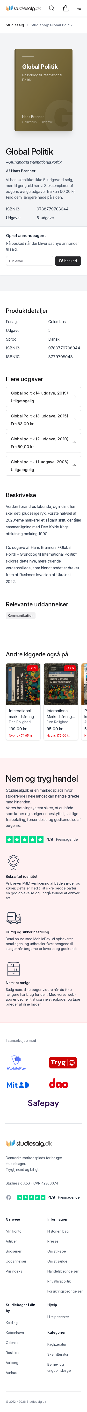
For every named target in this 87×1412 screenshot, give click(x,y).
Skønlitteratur (57, 1354)
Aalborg (12, 1363)
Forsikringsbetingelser (65, 1291)
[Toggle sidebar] (79, 8)
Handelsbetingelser (63, 1271)
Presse (52, 1241)
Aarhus (11, 1373)
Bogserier (14, 1251)
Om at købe (56, 1251)
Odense (12, 1343)
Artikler (11, 1241)
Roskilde (13, 1353)
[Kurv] (65, 8)
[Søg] (52, 8)
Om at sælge (57, 1261)
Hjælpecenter (58, 1317)
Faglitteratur (56, 1344)
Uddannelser (16, 1261)
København (15, 1333)
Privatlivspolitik (59, 1281)
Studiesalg (15, 25)
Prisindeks (14, 1271)
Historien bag (58, 1231)
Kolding (12, 1323)
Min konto (14, 1231)
